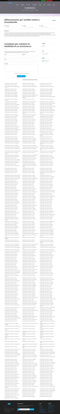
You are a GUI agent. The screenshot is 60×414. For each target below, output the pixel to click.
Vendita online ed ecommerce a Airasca (46, 83)
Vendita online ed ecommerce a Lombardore (47, 215)
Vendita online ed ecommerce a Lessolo (46, 212)
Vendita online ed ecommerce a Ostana (46, 263)
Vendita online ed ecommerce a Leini (10, 211)
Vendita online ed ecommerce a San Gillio (29, 328)
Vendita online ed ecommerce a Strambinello (29, 359)
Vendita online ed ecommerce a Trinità (11, 369)
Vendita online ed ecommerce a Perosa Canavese (30, 272)
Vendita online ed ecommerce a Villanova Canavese (30, 386)
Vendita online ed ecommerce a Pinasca (46, 277)
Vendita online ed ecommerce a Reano (46, 294)
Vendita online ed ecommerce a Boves (11, 117)
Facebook (40, 408)
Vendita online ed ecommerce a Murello (46, 252)
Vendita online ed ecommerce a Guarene (29, 203)
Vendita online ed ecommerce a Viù (10, 396)
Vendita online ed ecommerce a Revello (11, 295)
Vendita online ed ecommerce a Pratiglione (29, 289)
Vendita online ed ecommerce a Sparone (11, 359)
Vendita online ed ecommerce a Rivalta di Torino (12, 298)
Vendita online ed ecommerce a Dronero (46, 182)
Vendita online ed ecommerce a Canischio (29, 131)
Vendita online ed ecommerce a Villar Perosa (29, 390)
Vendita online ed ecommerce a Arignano (11, 93)
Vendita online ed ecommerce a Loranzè (29, 217)
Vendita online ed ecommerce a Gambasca (46, 194)
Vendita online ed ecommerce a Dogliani (29, 182)
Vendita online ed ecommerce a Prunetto (11, 292)
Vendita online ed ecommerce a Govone (29, 200)
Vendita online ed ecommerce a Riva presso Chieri (30, 297)
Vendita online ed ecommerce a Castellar (46, 145)
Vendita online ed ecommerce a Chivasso (46, 165)
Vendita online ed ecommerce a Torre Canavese (30, 363)
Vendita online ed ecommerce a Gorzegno (46, 199)
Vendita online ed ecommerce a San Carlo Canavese (30, 323)
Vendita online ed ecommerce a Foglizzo (29, 190)
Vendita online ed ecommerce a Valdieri (11, 372)
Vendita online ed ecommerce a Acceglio (11, 83)
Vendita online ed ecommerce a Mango (46, 222)
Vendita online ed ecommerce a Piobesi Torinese (12, 280)
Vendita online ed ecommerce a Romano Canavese (30, 310)
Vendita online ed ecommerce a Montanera (46, 245)
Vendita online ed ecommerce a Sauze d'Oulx (29, 349)
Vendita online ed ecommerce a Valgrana (46, 372)
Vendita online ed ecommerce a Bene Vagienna (12, 107)
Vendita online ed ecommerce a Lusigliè (46, 218)
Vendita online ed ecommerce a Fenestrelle (29, 188)
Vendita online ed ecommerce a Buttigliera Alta (12, 126)
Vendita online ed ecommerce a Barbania (11, 101)
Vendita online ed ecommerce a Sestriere (29, 353)
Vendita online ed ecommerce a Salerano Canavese (12, 317)
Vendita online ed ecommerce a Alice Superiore (47, 86)
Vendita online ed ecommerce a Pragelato (29, 286)
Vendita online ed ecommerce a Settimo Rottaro (47, 353)
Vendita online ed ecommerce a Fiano (45, 188)
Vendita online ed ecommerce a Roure (28, 313)
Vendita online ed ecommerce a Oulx (10, 264)
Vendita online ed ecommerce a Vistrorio (46, 394)
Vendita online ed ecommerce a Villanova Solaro (12, 388)
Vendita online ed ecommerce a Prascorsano (11, 289)
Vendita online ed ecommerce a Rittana (11, 297)
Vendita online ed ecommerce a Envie (10, 185)
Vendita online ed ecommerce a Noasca (11, 257)
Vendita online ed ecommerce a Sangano (29, 341)
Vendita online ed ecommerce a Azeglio (46, 93)
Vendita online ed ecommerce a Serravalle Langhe (12, 353)
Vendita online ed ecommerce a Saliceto (29, 317)
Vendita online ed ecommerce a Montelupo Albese (12, 247)
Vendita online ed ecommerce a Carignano (11, 138)
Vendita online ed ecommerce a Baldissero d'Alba (47, 96)
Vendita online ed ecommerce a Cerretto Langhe (12, 159)
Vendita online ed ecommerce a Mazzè (28, 228)
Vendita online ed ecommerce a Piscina (11, 282)
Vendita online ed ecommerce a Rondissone (11, 311)
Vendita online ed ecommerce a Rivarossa (11, 300)
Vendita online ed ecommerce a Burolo (46, 123)
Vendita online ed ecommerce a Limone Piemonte (47, 214)
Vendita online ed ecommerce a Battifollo (29, 104)
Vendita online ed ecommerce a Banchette (46, 99)
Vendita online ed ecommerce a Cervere (46, 159)
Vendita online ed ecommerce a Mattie (11, 228)
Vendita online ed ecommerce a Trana (10, 366)
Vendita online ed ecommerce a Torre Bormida (12, 363)
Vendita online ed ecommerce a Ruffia (28, 314)
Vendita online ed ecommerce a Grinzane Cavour (12, 202)
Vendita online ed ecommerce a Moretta (29, 251)
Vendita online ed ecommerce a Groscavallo (29, 202)
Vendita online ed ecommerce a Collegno (29, 172)
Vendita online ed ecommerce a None (10, 258)
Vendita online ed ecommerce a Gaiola (28, 194)
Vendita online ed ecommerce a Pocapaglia (46, 282)
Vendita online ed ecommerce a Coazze (11, 172)
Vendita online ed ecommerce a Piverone (29, 282)
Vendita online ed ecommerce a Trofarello (29, 369)
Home (28, 10)
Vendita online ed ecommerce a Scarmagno (46, 350)
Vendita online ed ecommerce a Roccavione (29, 307)
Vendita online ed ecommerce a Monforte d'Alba (12, 241)
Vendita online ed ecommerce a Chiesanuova (29, 164)
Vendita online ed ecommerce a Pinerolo (11, 279)
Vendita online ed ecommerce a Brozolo (11, 122)
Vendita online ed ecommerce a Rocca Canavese (30, 303)
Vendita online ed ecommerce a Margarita (11, 225)
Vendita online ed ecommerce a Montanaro (29, 245)
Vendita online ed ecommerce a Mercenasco (29, 230)
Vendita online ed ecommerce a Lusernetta (29, 218)
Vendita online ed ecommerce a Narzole (11, 254)
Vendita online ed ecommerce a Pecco (46, 269)
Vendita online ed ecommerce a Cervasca (29, 159)
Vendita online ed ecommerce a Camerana (29, 128)
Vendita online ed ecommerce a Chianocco (29, 162)
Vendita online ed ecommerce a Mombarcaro (47, 231)
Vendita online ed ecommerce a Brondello (11, 120)
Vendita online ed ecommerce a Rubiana (46, 313)
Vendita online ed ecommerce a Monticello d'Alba (12, 251)
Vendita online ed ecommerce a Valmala (46, 374)
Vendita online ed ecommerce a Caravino (11, 136)
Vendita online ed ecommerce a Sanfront (11, 341)
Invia (21, 76)
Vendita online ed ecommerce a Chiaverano (46, 162)
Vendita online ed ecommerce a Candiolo (11, 131)
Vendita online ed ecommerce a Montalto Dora (12, 245)
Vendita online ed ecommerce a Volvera (46, 396)
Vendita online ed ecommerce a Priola (45, 291)
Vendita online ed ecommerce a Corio (45, 175)
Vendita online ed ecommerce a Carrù (45, 138)
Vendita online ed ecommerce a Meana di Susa (47, 228)
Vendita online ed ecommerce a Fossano (11, 191)
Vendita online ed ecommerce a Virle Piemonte (12, 394)
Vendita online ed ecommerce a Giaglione (46, 197)
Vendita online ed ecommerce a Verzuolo (46, 380)
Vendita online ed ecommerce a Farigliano (46, 185)
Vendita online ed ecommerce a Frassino (29, 193)
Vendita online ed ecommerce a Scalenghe (29, 350)
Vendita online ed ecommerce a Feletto (11, 188)
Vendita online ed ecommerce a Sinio (45, 355)
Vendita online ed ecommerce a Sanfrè (46, 338)
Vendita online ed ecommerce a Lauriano (46, 209)
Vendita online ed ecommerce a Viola (45, 393)
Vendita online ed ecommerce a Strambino (46, 359)
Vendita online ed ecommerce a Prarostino (46, 288)
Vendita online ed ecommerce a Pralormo (11, 288)
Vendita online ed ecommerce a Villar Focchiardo (47, 388)
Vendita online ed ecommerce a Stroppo (11, 360)
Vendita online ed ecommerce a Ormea (46, 261)
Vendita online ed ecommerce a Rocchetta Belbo (47, 307)
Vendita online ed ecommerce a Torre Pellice (11, 365)
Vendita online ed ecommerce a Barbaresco (29, 101)
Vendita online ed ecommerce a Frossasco (11, 194)
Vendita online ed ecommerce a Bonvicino (29, 110)
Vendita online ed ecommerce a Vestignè (11, 381)
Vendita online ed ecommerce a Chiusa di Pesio (12, 165)
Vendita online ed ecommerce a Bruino (28, 122)
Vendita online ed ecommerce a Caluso (46, 126)
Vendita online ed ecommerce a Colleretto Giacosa (12, 175)
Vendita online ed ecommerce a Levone (28, 214)
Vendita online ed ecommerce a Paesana (46, 264)
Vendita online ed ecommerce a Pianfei (46, 275)
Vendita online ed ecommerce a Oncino (46, 260)
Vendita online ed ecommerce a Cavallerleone (12, 155)
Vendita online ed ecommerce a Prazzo (46, 289)
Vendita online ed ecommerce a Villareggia (29, 391)
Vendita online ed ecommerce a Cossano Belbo (47, 176)
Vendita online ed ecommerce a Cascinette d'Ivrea (12, 141)
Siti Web (40, 405)
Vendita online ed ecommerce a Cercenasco (46, 156)
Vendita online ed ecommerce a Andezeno (29, 90)
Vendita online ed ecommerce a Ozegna (29, 264)
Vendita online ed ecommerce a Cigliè (28, 168)
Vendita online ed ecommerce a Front (45, 193)
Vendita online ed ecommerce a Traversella (46, 366)
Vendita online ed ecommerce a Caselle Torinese (47, 141)
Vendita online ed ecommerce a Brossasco (29, 120)
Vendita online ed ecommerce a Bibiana (28, 109)
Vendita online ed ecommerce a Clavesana (11, 171)
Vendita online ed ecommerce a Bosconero (11, 116)
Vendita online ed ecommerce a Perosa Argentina (12, 272)
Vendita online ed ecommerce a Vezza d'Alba (29, 381)
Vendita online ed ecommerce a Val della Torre (47, 371)
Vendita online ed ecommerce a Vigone (28, 384)
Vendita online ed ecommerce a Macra (28, 221)
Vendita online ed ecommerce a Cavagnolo (46, 152)
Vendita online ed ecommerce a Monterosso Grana (47, 247)
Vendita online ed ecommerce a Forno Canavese (47, 190)
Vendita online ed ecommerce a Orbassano (11, 261)
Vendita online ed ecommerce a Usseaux (46, 369)
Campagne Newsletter (51, 405)
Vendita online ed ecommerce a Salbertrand (11, 316)
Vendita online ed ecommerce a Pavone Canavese (30, 269)
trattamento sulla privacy (24, 73)
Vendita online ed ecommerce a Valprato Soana (30, 375)
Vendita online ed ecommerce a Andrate (46, 90)
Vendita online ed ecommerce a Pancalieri (11, 267)
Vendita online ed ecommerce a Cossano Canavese (12, 178)
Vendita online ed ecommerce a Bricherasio (29, 119)
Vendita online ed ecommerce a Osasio (28, 263)
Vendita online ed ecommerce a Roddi (10, 308)
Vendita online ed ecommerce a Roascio (11, 301)
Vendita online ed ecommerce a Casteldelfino (12, 145)
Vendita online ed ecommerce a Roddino (29, 308)
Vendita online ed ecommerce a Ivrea (45, 206)
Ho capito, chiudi (43, 0)
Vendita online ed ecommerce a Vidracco (46, 383)
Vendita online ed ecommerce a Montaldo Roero (12, 244)
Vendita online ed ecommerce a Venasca (46, 377)
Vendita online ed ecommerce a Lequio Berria (47, 211)
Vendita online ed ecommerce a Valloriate (29, 374)
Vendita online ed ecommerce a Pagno (11, 266)
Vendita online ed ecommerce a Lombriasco (11, 217)
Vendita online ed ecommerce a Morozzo (11, 252)
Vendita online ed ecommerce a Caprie (11, 134)
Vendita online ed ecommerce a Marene (29, 224)
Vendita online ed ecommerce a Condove (29, 175)
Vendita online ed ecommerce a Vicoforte (29, 383)
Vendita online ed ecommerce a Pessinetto (29, 273)
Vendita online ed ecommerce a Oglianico (29, 260)
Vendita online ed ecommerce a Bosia (28, 116)
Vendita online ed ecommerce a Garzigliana (29, 196)
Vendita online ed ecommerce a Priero (11, 291)
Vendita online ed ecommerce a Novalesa (29, 258)
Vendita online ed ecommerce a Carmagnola (29, 138)
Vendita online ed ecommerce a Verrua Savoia (29, 380)
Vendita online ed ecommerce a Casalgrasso (46, 139)
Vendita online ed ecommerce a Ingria (10, 205)
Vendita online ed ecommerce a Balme (28, 99)
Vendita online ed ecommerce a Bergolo (46, 107)
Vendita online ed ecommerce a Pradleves (11, 286)
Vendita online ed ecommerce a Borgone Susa (47, 114)
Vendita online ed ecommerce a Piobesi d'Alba (47, 279)
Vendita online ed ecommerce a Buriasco (29, 123)
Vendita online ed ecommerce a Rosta (10, 313)
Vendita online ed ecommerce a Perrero (46, 272)
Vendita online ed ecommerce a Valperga (11, 375)
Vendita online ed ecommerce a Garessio (11, 196)
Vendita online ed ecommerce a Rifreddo (46, 295)
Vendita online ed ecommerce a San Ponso (29, 336)
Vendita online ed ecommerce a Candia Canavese (47, 129)
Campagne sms (50, 406)
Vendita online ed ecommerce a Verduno (29, 378)
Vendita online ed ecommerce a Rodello (46, 308)
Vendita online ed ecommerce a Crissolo (11, 179)
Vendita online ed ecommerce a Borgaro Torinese (47, 110)
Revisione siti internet (42, 409)
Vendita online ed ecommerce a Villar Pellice (11, 390)
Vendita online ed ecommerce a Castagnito (29, 142)
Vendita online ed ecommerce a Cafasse (29, 126)
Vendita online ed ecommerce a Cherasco (46, 161)
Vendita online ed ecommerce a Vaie (28, 371)
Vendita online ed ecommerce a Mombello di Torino (30, 233)
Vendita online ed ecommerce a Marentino (46, 224)
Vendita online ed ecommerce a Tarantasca (46, 360)
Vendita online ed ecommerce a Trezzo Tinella (47, 368)
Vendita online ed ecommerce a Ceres (10, 158)
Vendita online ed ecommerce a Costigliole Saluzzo (30, 178)
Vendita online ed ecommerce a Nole (28, 257)
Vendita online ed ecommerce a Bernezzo (11, 109)
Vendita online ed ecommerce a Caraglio (29, 134)
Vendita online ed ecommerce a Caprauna (46, 132)
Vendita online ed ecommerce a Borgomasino (29, 114)
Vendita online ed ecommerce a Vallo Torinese (12, 374)
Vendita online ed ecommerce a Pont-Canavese (12, 285)
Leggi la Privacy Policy (49, 0)
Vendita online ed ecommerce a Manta (11, 224)
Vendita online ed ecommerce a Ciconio (11, 168)
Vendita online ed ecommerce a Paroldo (46, 267)
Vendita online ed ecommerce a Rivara (28, 298)
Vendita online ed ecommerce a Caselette (29, 141)
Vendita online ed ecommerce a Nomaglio (46, 257)
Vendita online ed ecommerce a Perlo (45, 270)
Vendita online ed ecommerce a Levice (11, 214)
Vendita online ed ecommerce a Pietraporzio (29, 277)
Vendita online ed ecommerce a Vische (28, 394)
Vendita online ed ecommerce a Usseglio (11, 371)
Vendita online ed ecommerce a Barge (10, 103)
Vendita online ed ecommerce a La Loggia (29, 208)
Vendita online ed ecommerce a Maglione (29, 222)
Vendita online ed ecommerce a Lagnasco (11, 209)
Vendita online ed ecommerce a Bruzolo (11, 123)
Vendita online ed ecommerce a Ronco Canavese (47, 310)
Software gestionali (51, 408)
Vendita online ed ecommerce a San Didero (29, 326)
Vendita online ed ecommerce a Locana (28, 215)
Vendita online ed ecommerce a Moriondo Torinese (48, 251)
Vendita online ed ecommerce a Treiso (28, 368)
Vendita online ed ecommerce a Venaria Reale (29, 377)
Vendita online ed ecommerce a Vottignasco (11, 397)
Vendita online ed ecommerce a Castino (28, 152)
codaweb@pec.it (8, 411)
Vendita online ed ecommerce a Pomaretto (46, 283)
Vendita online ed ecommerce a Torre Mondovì (47, 363)
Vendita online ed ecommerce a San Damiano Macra (13, 326)
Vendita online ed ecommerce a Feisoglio (46, 187)
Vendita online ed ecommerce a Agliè (28, 83)
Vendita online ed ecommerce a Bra (28, 117)
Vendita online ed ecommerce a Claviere (29, 171)
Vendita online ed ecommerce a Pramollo (29, 288)
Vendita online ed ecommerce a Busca (28, 125)
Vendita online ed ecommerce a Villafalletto (46, 384)
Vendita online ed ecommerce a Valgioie (29, 372)
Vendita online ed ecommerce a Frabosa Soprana (30, 191)
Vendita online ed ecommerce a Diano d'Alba (11, 182)
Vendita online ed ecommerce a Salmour (46, 317)
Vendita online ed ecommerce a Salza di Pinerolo (30, 319)
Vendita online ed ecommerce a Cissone (46, 169)
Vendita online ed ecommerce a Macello (11, 221)
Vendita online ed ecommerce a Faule (10, 187)
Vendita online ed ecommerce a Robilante (46, 301)
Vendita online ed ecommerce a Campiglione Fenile (12, 129)
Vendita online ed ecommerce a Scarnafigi (11, 352)
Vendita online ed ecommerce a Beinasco (46, 104)
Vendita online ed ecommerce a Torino (28, 362)
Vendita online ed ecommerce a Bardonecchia (47, 101)
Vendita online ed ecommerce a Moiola (28, 231)
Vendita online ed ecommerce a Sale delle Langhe (30, 316)
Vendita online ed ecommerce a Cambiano (11, 128)
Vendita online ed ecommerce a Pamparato (46, 266)
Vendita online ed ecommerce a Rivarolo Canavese (47, 298)
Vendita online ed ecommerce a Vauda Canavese (12, 377)
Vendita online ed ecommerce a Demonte (46, 181)
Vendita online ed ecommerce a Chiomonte (46, 164)
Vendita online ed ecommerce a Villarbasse (11, 391)
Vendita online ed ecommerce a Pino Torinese (29, 279)
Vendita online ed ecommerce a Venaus (11, 378)
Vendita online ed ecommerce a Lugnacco (46, 217)
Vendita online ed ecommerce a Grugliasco (11, 203)
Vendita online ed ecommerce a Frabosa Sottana (47, 191)
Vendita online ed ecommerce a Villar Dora (29, 388)
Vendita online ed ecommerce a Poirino (11, 283)
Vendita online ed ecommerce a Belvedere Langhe (47, 106)
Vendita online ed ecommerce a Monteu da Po (12, 249)
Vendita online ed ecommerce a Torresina (46, 365)
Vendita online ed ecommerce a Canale (28, 129)
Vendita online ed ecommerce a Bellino (28, 106)
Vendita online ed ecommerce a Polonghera (29, 283)
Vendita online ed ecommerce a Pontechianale (29, 285)
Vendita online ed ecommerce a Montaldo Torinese (30, 244)
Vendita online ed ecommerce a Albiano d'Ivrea (30, 86)
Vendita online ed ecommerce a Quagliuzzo (29, 292)
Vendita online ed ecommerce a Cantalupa (11, 132)
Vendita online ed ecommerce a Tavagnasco (11, 362)
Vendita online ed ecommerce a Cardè (28, 136)
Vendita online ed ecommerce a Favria (28, 187)
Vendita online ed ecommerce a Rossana (46, 311)
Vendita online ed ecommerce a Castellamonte (30, 145)
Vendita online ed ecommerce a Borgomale (11, 114)
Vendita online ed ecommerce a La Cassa (11, 208)
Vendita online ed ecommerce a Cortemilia (29, 176)
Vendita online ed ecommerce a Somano (11, 356)
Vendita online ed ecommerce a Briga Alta (46, 119)
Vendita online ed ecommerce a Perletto (29, 270)
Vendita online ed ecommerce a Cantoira (29, 132)
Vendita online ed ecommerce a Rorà (28, 311)
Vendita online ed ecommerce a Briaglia (11, 119)
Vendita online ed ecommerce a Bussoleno (46, 125)
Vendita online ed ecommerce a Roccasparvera (12, 307)
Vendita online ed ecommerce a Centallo (29, 156)
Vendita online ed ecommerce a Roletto (11, 310)
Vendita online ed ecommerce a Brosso (46, 120)
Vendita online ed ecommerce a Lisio (10, 215)
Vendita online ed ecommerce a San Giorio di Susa (12, 331)
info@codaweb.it (46, 60)
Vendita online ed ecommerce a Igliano (46, 203)
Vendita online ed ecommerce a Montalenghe (47, 244)
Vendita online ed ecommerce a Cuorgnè (29, 181)
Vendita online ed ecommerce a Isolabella (11, 206)
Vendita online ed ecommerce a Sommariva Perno (47, 356)
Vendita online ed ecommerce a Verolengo (11, 380)
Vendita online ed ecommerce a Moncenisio (46, 237)
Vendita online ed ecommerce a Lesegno (29, 212)
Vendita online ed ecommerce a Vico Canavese (12, 383)
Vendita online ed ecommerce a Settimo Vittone (30, 355)
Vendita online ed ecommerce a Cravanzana (46, 178)
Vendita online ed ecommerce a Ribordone (29, 295)
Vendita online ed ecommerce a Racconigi (29, 294)
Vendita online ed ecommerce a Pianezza (29, 275)
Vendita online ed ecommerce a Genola (11, 197)
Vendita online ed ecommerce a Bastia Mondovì (12, 104)
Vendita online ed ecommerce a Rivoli (28, 300)
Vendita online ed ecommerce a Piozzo (46, 280)
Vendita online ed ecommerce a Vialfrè (46, 381)
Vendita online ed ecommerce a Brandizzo (46, 117)
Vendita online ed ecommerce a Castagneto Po (12, 142)
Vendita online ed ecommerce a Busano (11, 125)
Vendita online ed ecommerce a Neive (28, 254)
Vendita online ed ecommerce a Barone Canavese (47, 103)
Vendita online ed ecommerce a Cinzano (11, 169)
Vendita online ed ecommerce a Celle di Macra (12, 156)
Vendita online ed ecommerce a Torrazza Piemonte (48, 362)
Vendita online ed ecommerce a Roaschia (46, 300)
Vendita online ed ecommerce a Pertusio (11, 273)
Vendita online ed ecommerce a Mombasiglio (11, 233)
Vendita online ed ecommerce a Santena (11, 346)
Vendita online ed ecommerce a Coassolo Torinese (47, 171)
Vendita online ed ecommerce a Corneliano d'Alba (12, 176)
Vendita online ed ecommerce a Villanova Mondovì (47, 386)
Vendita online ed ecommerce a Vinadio (11, 393)
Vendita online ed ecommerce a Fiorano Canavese (12, 190)
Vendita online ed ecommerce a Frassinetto (11, 193)
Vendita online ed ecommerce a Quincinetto (11, 294)
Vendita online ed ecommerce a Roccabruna (29, 304)
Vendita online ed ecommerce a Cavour (46, 155)
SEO (49, 409)
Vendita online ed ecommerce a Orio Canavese (30, 261)
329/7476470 (12, 409)
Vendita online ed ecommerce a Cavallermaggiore (30, 155)
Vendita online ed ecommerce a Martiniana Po (12, 227)
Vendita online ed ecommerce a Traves (11, 368)
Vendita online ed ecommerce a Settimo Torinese (12, 355)
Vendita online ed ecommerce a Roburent (11, 303)
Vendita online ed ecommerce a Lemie (28, 211)
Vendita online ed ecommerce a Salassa (46, 314)
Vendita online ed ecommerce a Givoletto (29, 199)
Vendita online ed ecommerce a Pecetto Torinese (12, 270)
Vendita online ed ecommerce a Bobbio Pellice (47, 109)
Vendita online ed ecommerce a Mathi (45, 227)
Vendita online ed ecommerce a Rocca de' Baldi (12, 304)
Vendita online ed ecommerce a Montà (28, 241)
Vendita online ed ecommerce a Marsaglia (46, 225)
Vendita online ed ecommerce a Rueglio (11, 314)
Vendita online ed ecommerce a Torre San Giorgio (30, 365)
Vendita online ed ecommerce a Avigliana (29, 93)
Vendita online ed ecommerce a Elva (28, 184)
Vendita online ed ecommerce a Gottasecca (11, 200)
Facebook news (41, 410)
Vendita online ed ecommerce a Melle (10, 230)
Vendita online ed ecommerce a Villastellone (46, 391)
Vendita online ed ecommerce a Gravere (46, 200)
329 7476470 (46, 53)
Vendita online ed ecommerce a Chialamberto (12, 162)
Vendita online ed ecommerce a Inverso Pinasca (30, 205)
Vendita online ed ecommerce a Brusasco (46, 122)
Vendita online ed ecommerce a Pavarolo (11, 269)
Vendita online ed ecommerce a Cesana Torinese (12, 161)
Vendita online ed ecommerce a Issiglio (28, 206)
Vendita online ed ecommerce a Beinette (11, 106)
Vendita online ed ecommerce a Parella (28, 267)
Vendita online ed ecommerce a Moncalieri (29, 237)
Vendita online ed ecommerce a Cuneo (11, 181)
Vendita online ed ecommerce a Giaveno (11, 199)
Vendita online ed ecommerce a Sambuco (46, 319)
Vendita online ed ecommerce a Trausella (29, 366)
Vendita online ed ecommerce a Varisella (46, 375)
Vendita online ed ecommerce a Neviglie (46, 254)
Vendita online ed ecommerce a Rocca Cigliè (46, 303)
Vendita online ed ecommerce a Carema (46, 136)
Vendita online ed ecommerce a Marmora (29, 225)
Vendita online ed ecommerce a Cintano (46, 168)
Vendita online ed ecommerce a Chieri (10, 164)
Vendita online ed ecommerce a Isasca (46, 205)
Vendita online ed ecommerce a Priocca (28, 291)
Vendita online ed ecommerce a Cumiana (46, 179)
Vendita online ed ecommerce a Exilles (28, 185)
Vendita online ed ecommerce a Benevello (29, 107)
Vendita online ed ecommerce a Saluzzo (11, 319)
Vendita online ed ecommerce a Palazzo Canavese (30, 266)
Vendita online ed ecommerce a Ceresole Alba (29, 158)
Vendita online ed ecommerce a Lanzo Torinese (30, 209)
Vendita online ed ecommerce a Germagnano (29, 197)
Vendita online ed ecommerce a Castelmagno (29, 148)
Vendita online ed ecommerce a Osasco (11, 263)
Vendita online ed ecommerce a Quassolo (46, 292)
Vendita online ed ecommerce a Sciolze (28, 352)
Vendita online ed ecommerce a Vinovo (28, 393)
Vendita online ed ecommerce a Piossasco (29, 280)
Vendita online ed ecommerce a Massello (29, 227)
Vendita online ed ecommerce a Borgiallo (11, 112)
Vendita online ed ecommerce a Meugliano (46, 230)
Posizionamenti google (51, 410)
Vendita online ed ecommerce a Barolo (28, 103)
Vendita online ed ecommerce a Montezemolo (47, 249)
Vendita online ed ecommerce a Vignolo (11, 384)
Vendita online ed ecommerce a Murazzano (29, 252)
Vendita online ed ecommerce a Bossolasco (46, 116)
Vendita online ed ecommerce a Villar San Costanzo (47, 390)
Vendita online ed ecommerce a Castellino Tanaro (12, 148)
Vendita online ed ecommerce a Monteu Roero (30, 249)
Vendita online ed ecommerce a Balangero (11, 96)
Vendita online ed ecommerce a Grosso (46, 202)
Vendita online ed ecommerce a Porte (46, 285)
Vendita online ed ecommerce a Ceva (28, 161)
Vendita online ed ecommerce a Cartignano (11, 139)
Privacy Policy (12, 408)
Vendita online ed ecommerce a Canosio (46, 131)
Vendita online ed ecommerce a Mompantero (47, 233)
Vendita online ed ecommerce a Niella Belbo (29, 255)
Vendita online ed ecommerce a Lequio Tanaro (12, 212)
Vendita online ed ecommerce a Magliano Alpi (12, 222)
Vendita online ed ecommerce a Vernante (46, 378)
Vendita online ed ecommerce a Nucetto (11, 260)
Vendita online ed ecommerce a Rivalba (46, 297)
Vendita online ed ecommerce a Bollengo (11, 110)
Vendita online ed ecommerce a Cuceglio (29, 179)
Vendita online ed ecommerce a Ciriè (28, 169)
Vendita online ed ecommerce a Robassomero (30, 301)
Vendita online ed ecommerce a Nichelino (11, 255)
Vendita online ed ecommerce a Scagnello (11, 350)
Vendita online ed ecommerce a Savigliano (46, 349)
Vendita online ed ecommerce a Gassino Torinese (47, 196)
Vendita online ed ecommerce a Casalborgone (29, 139)
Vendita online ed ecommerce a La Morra (46, 208)
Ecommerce (41, 406)
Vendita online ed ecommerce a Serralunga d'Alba (47, 352)
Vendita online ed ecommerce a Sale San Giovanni (47, 316)
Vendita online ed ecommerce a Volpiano (29, 396)
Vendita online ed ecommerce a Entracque (46, 184)
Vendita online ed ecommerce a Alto (10, 90)
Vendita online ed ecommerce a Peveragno (46, 273)
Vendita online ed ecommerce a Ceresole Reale (47, 158)
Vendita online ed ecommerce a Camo (45, 128)
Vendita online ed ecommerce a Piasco (11, 277)
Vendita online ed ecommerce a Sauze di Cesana (12, 349)
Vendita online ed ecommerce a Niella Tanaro (47, 255)
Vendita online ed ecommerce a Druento (11, 184)
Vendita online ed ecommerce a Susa (28, 360)
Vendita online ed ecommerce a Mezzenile (11, 231)
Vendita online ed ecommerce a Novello (46, 258)
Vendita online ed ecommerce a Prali (45, 286)
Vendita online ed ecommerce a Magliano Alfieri (47, 221)
